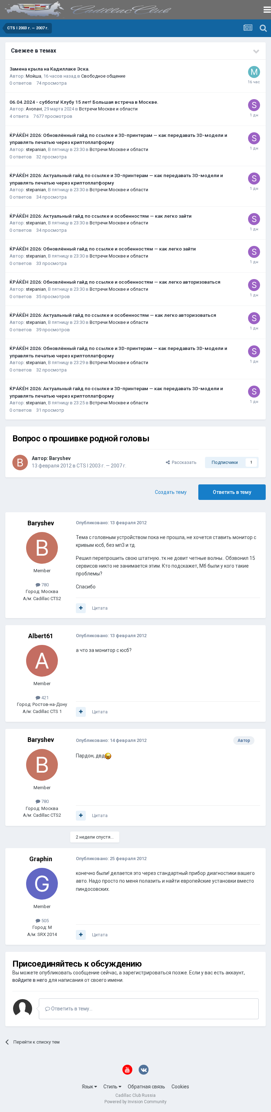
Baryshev (60, 458)
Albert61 (40, 636)
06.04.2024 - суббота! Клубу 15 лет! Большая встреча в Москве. (84, 102)
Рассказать (183, 462)
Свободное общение (103, 76)
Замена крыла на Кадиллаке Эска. (50, 69)
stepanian (36, 149)
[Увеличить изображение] (108, 756)
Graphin (40, 859)
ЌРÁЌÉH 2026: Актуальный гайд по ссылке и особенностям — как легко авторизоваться (113, 315)
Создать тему (171, 492)
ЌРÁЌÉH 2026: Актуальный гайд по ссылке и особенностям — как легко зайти (101, 216)
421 (44, 697)
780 (44, 584)
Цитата (100, 608)
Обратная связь (146, 1086)
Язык (88, 1086)
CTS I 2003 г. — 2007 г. (101, 466)
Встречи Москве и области (108, 108)
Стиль (111, 1086)
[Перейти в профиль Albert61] (42, 661)
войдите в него (29, 980)
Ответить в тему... (71, 1008)
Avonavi (34, 108)
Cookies (180, 1086)
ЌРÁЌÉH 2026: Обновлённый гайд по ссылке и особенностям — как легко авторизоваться (115, 282)
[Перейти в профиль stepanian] (254, 105)
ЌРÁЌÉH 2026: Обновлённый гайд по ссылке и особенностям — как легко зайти (103, 249)
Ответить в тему (232, 492)
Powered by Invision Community (135, 1101)
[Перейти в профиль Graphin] (42, 884)
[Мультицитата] (81, 608)
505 (44, 920)
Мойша (33, 76)
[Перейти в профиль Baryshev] (20, 462)
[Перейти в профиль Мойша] (254, 72)
